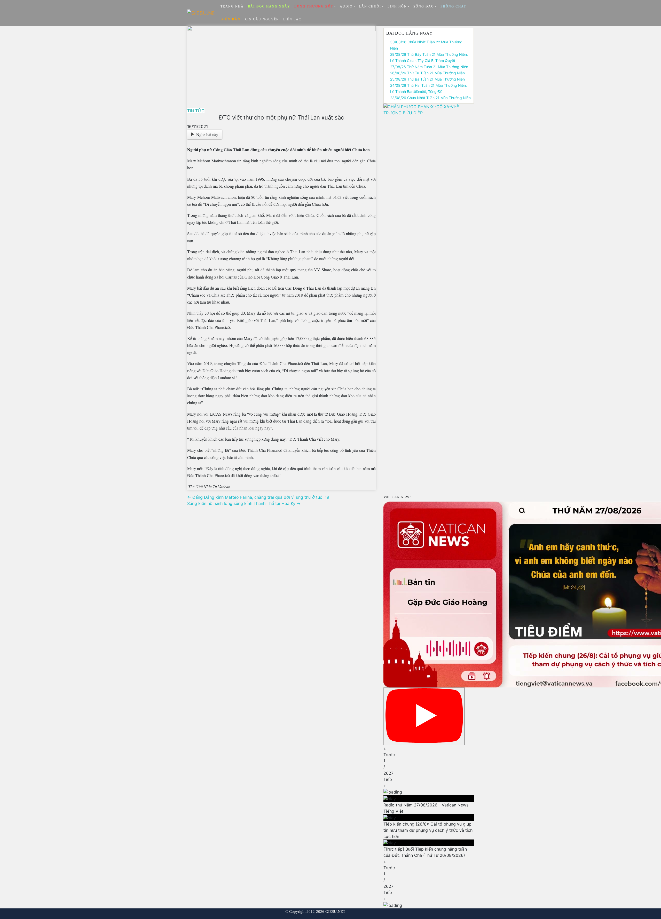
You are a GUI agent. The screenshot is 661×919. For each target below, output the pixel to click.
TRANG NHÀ (232, 6)
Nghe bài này (207, 134)
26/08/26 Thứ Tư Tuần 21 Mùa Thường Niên (427, 73)
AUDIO (346, 6)
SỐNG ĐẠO (423, 6)
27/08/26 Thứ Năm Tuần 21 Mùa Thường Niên (429, 67)
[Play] (424, 716)
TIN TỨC (195, 110)
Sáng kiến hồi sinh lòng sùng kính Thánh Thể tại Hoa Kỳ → (244, 503)
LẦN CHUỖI (370, 6)
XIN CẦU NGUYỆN (262, 19)
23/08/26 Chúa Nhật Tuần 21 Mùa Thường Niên (430, 98)
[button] (428, 751)
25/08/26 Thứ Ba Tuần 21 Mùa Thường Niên (427, 79)
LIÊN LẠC (292, 19)
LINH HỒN (397, 6)
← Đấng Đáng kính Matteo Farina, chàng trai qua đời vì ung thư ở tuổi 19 (258, 497)
